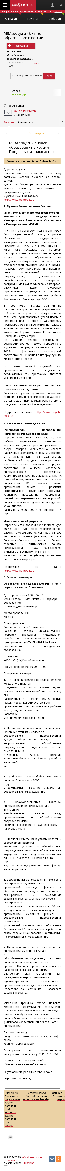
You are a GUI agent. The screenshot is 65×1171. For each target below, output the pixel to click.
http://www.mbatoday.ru (19, 199)
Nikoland (29, 1163)
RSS (36, 63)
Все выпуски (36, 133)
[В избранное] (10, 1137)
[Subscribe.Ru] (23, 5)
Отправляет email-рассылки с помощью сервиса (32, 11)
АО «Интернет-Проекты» (23, 1158)
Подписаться (21, 45)
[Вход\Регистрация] (52, 5)
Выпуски (11, 19)
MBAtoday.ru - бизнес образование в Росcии (23, 35)
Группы (32, 19)
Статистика (14, 105)
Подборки (53, 19)
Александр (19, 94)
